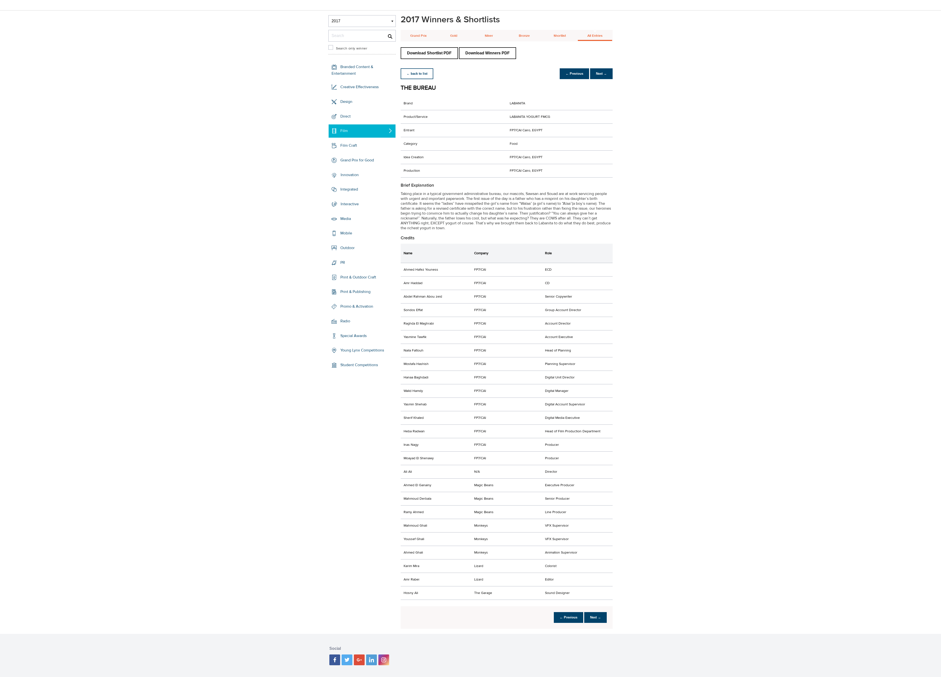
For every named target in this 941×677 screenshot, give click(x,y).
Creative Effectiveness (359, 87)
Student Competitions (359, 365)
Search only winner (351, 48)
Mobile (346, 233)
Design (346, 101)
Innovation (350, 174)
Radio (345, 321)
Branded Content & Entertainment (352, 70)
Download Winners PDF (487, 53)
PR (342, 262)
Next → (601, 73)
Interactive (350, 204)
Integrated (349, 189)
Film (344, 130)
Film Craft (348, 145)
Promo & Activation (356, 306)
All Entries (595, 36)
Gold (453, 36)
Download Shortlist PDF (429, 53)
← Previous (574, 73)
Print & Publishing (355, 291)
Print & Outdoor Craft (358, 277)
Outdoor (347, 247)
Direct (345, 116)
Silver (489, 36)
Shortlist (560, 36)
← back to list (417, 73)
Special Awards (353, 335)
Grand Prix (418, 36)
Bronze (524, 36)
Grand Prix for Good (357, 160)
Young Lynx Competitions (362, 350)
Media (345, 218)
